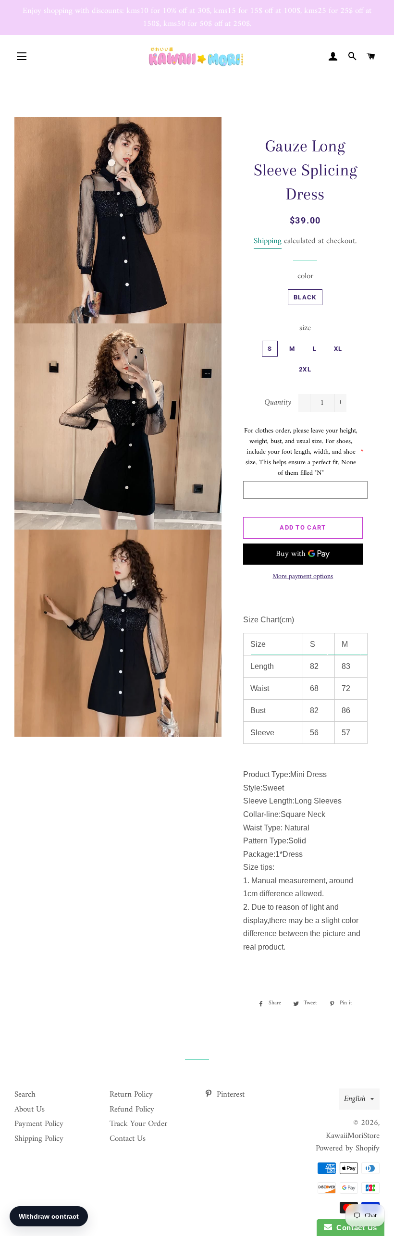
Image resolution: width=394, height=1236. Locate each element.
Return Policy (131, 1095)
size (305, 328)
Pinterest (229, 1095)
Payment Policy (38, 1124)
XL (338, 348)
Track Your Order (138, 1124)
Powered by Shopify (348, 1148)
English (355, 1099)
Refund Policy (132, 1109)
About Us (29, 1109)
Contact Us (128, 1139)
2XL (305, 369)
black (305, 297)
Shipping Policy (38, 1139)
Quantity (277, 402)
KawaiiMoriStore (353, 1136)
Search (25, 1095)
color (305, 276)
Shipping (268, 241)
